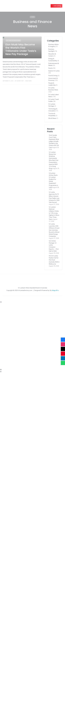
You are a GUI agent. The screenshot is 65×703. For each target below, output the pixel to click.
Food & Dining (52, 75)
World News (52, 118)
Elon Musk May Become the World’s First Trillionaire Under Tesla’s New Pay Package (20, 49)
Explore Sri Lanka (53, 71)
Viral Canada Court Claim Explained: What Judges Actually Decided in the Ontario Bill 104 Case (54, 141)
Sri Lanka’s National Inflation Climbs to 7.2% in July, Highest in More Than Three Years (54, 213)
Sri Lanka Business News (13, 40)
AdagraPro (55, 290)
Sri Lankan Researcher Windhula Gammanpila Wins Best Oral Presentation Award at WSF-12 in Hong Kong (53, 160)
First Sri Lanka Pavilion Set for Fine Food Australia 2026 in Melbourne (54, 260)
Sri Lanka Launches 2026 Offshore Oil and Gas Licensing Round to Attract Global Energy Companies (54, 230)
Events (50, 68)
